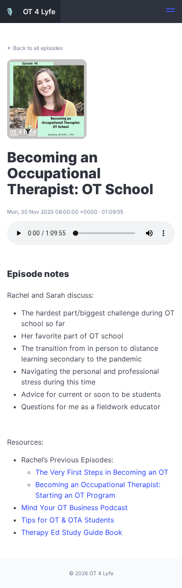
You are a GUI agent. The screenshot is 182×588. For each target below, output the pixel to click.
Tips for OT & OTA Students (67, 519)
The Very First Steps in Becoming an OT (101, 472)
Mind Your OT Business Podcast (74, 507)
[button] (170, 11)
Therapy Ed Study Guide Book (71, 532)
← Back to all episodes (35, 48)
